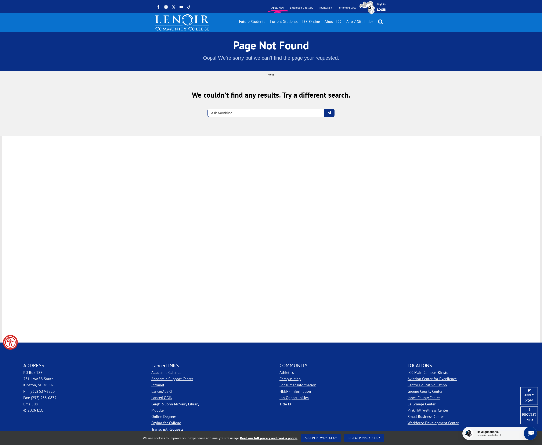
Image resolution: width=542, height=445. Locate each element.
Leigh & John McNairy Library (175, 404)
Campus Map (312, 378)
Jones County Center (424, 397)
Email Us (30, 404)
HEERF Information (295, 391)
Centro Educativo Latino (427, 385)
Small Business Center (426, 416)
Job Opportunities (294, 397)
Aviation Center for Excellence (432, 378)
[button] (10, 342)
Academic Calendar (167, 372)
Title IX (285, 404)
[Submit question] (329, 113)
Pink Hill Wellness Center (428, 410)
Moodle (157, 410)
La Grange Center (422, 404)
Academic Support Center (172, 378)
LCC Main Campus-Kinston (429, 372)
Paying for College (166, 422)
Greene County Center (425, 391)
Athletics (286, 372)
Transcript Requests (167, 429)
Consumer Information (297, 385)
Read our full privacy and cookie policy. (268, 438)
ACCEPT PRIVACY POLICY (321, 438)
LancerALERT (162, 391)
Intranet (157, 385)
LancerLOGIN (161, 397)
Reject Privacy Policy (364, 438)
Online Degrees (164, 416)
